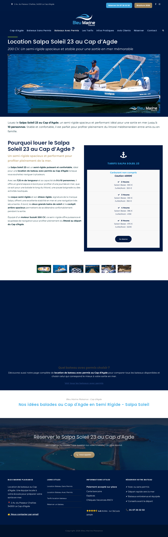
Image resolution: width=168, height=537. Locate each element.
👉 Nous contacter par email (23, 514)
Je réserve (123, 239)
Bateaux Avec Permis (66, 30)
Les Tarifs (87, 30)
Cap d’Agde (17, 30)
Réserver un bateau (55, 504)
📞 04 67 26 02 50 (135, 510)
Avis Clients (124, 30)
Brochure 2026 (143, 5)
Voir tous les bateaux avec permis (84, 383)
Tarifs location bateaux (57, 498)
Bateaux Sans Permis (39, 30)
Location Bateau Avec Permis (60, 492)
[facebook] (155, 4)
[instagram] (159, 4)
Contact (152, 30)
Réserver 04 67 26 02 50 (119, 5)
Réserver (139, 30)
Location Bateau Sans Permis (59, 486)
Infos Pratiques (105, 30)
